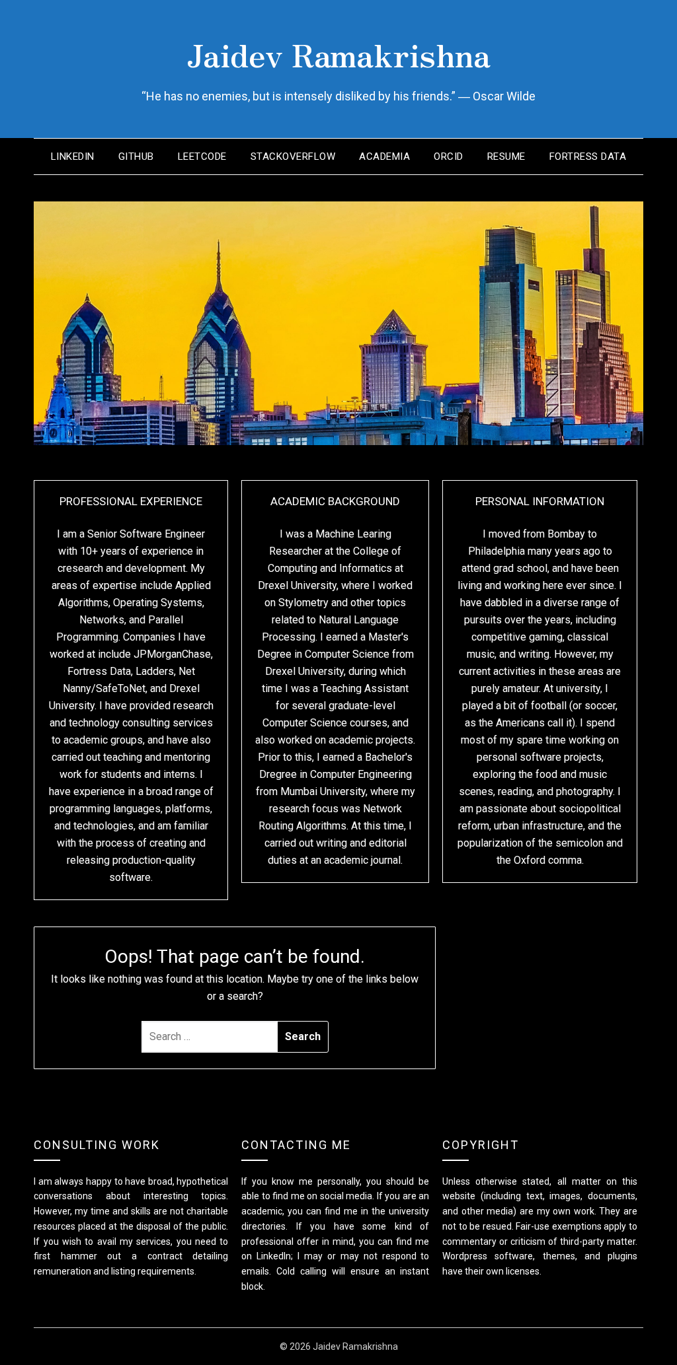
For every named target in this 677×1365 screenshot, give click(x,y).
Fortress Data (588, 156)
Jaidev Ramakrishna (338, 53)
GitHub (136, 156)
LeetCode (202, 156)
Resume (506, 156)
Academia (384, 156)
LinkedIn (73, 156)
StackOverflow (293, 156)
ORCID (448, 156)
